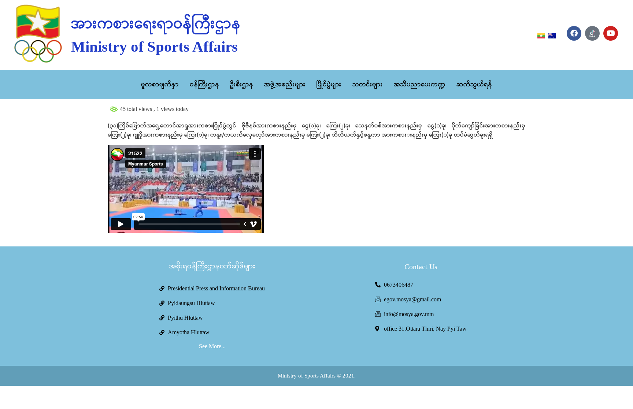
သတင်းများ (367, 84)
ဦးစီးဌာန (241, 84)
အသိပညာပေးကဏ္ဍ (419, 84)
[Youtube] (610, 33)
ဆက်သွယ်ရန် (474, 84)
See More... (212, 346)
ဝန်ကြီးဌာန (204, 84)
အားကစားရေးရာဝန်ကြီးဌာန (156, 24)
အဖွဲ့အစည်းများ (285, 84)
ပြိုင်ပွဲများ (328, 84)
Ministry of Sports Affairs (154, 46)
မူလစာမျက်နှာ (160, 84)
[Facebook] (574, 33)
